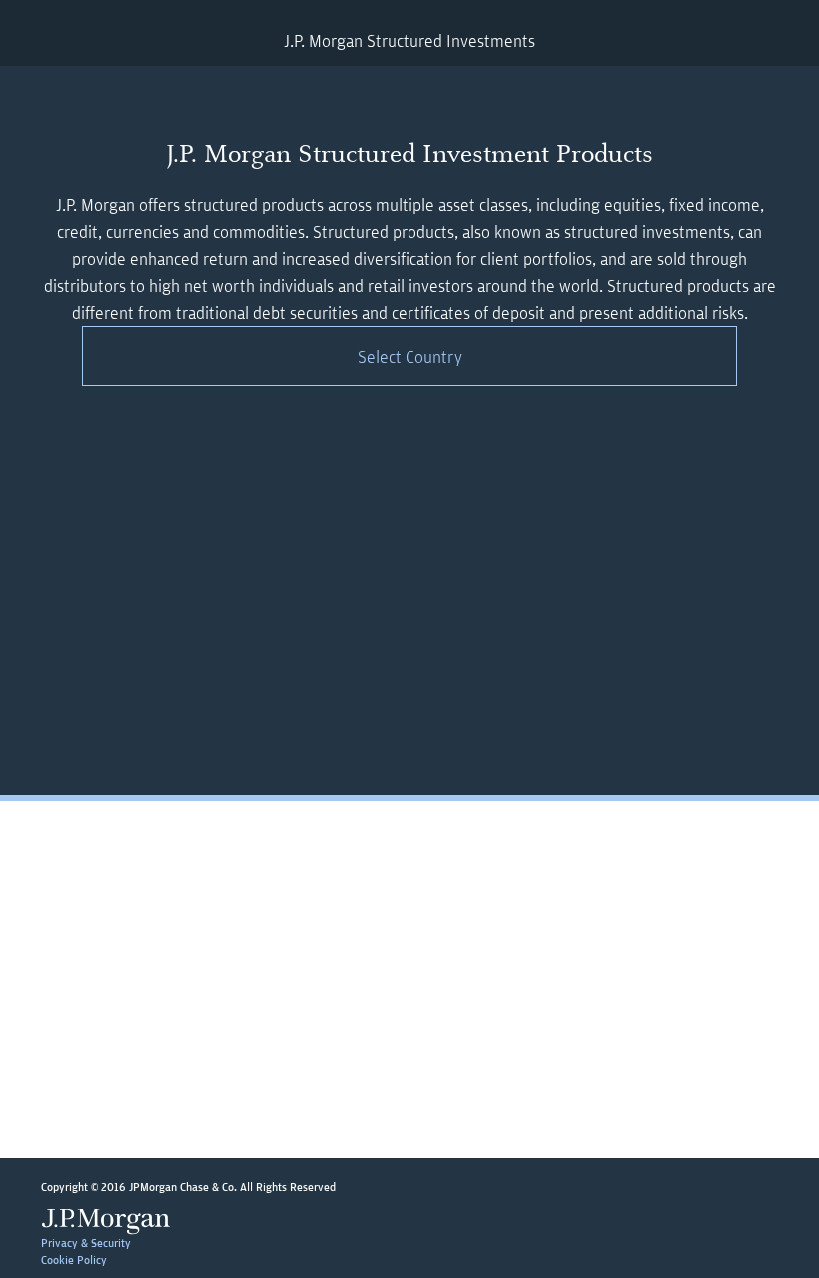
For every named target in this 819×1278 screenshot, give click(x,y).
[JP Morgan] (111, 1220)
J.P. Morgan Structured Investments (409, 40)
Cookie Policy (74, 1259)
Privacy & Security (86, 1242)
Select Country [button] (410, 356)
